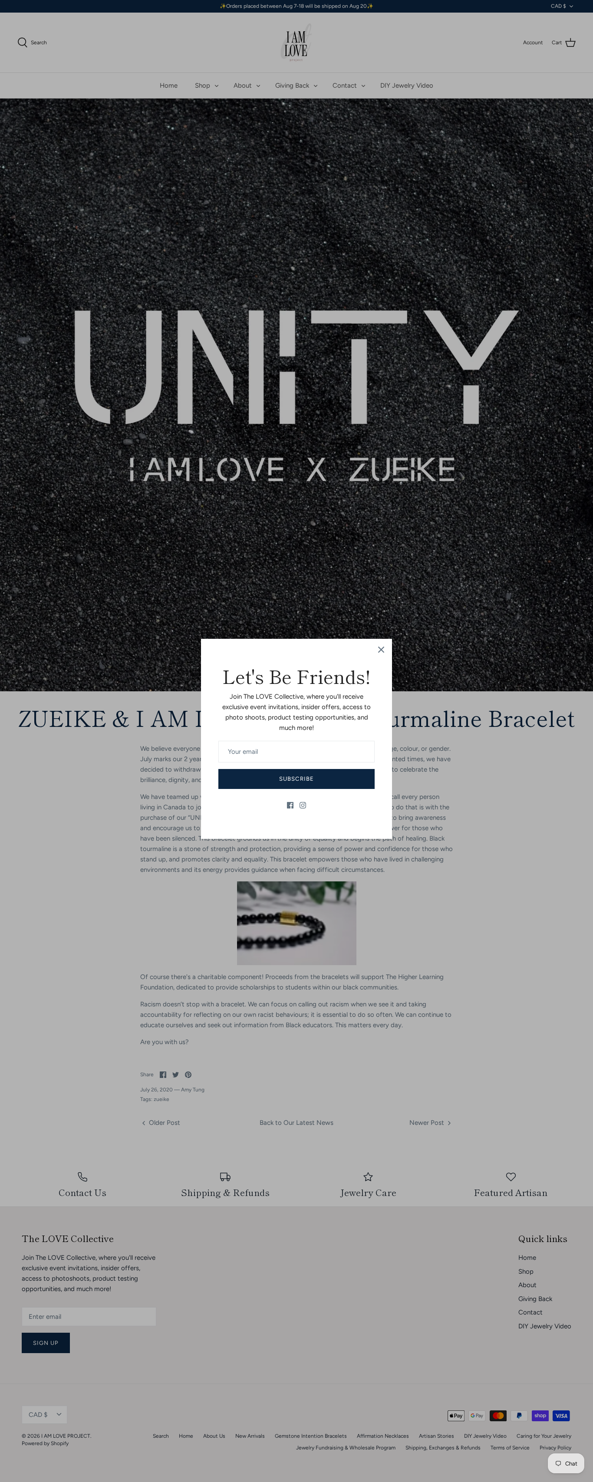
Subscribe (296, 779)
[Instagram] (303, 805)
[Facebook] (290, 805)
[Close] (381, 649)
